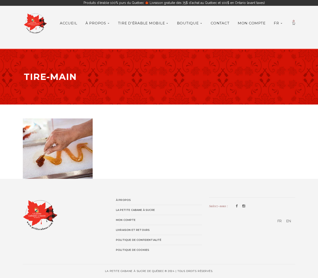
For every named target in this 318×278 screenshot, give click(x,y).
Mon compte (126, 220)
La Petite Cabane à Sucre (135, 210)
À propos (123, 200)
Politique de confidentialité (139, 240)
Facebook (237, 206)
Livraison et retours (133, 230)
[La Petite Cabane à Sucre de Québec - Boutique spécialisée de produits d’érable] (35, 23)
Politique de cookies (132, 250)
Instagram (244, 206)
